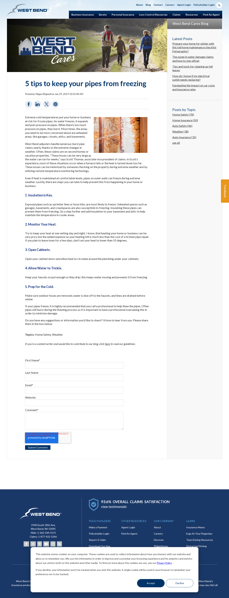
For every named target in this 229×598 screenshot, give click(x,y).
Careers (158, 533)
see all (176, 142)
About (157, 527)
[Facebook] (26, 544)
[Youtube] (46, 544)
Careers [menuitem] (169, 4)
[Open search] (219, 5)
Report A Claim (97, 539)
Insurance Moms (195, 527)
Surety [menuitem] (103, 14)
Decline (180, 583)
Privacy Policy (164, 562)
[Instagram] (52, 544)
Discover (159, 539)
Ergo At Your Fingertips (199, 533)
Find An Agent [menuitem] (211, 14)
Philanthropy (161, 546)
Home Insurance (185, 120)
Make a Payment (98, 527)
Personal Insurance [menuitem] (123, 14)
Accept (151, 583)
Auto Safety (182, 125)
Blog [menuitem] (148, 4)
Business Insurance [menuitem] (82, 14)
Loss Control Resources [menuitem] (153, 14)
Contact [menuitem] (158, 4)
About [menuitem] (139, 4)
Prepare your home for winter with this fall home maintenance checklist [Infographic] (194, 47)
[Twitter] (33, 544)
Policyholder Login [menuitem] (204, 4)
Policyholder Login (99, 533)
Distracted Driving (196, 546)
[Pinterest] (39, 544)
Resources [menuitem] (192, 14)
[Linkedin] (59, 544)
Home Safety (43, 334)
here (107, 343)
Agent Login (128, 527)
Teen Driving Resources (199, 539)
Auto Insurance (184, 137)
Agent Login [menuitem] (184, 4)
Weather (57, 334)
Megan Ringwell (43, 93)
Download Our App (99, 546)
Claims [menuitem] (176, 14)
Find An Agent (129, 533)
